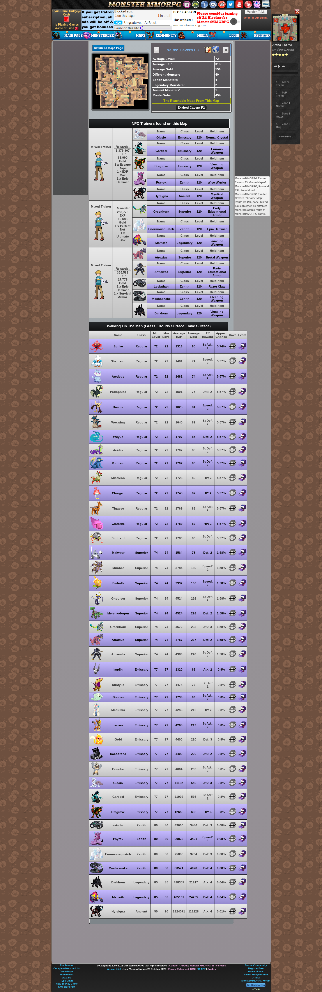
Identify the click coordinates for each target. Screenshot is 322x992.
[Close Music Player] (297, 12)
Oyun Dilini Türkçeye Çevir (66, 12)
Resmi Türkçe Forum (256, 974)
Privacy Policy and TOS (181, 969)
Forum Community (256, 965)
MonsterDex (67, 974)
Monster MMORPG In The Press (208, 965)
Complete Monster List (66, 968)
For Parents (66, 965)
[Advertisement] (161, 20)
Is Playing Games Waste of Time (67, 26)
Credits (211, 969)
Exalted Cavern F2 (191, 107)
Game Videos (256, 971)
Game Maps (66, 971)
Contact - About (178, 965)
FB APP (201, 969)
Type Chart (66, 980)
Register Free (256, 968)
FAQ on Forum (66, 986)
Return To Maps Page (108, 48)
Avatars (66, 977)
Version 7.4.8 (256, 11)
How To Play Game (67, 983)
